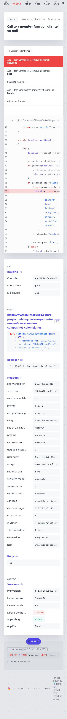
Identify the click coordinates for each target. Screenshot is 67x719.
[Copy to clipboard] (56, 278)
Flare (58, 683)
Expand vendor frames (20, 51)
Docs (34, 688)
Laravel (46, 688)
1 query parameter (19, 661)
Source (21, 688)
